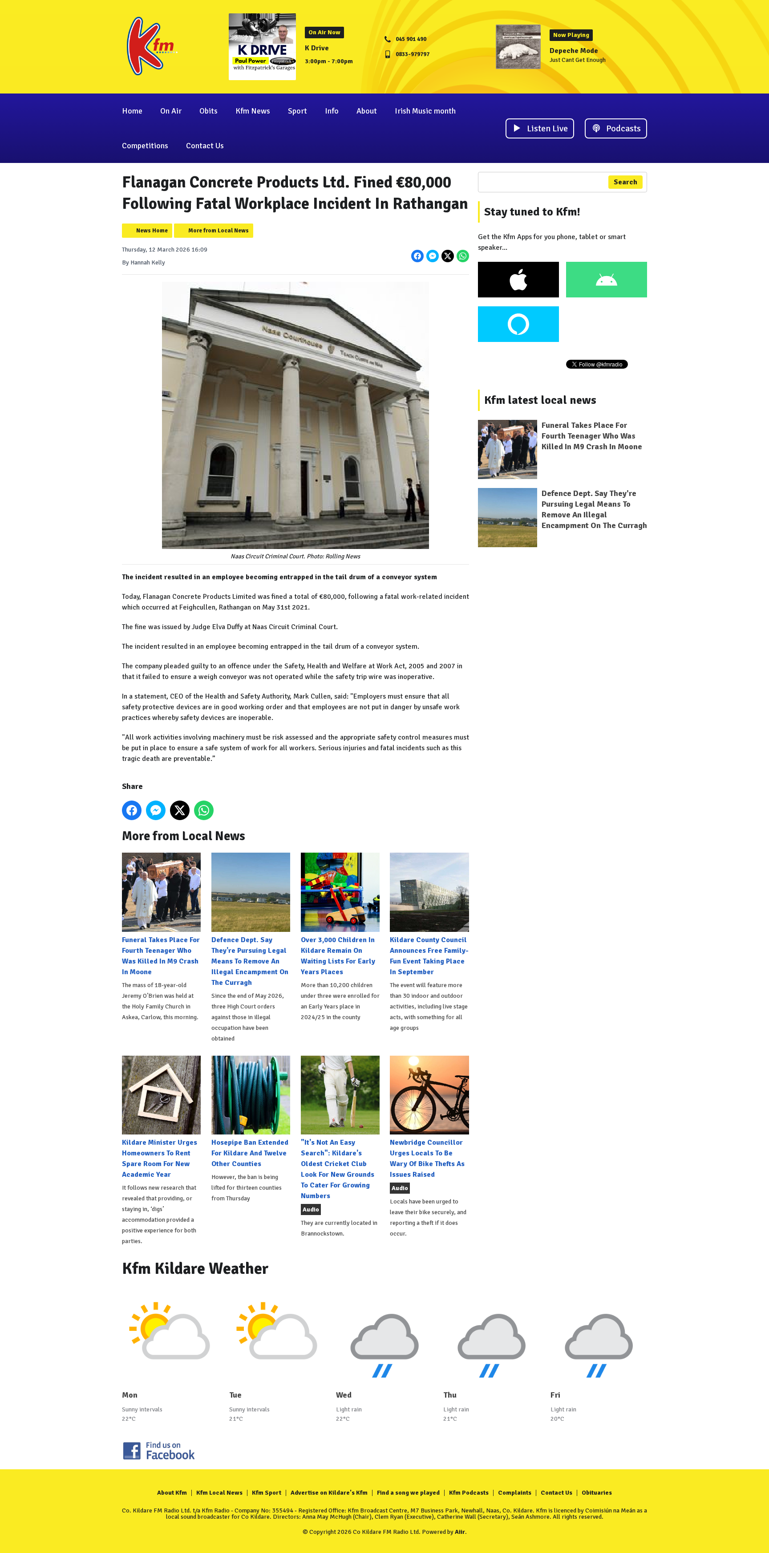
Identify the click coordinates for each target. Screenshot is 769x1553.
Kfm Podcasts (469, 1492)
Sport (297, 111)
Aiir (460, 1532)
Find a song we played (408, 1492)
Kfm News (252, 111)
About (366, 111)
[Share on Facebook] (417, 256)
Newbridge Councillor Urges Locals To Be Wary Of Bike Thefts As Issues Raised (427, 1158)
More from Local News (218, 230)
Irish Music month (425, 111)
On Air (171, 111)
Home (132, 111)
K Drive (317, 48)
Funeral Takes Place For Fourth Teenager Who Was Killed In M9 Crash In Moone (161, 955)
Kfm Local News (219, 1492)
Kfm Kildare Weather (195, 1269)
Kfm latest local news (540, 400)
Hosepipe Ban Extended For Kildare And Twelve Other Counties (249, 1153)
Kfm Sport (266, 1492)
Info (332, 111)
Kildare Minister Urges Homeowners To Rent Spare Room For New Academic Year (159, 1158)
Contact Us (205, 145)
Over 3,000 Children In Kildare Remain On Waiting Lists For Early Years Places (338, 955)
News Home (152, 230)
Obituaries (597, 1492)
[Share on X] (447, 256)
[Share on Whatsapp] (463, 256)
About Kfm (172, 1492)
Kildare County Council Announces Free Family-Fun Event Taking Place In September (429, 955)
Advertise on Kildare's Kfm (329, 1492)
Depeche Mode (574, 50)
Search (625, 182)
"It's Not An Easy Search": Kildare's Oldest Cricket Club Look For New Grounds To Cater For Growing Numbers (337, 1169)
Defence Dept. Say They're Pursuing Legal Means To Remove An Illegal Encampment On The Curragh (249, 961)
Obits (208, 111)
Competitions (145, 145)
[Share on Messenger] (432, 256)
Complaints (514, 1492)
